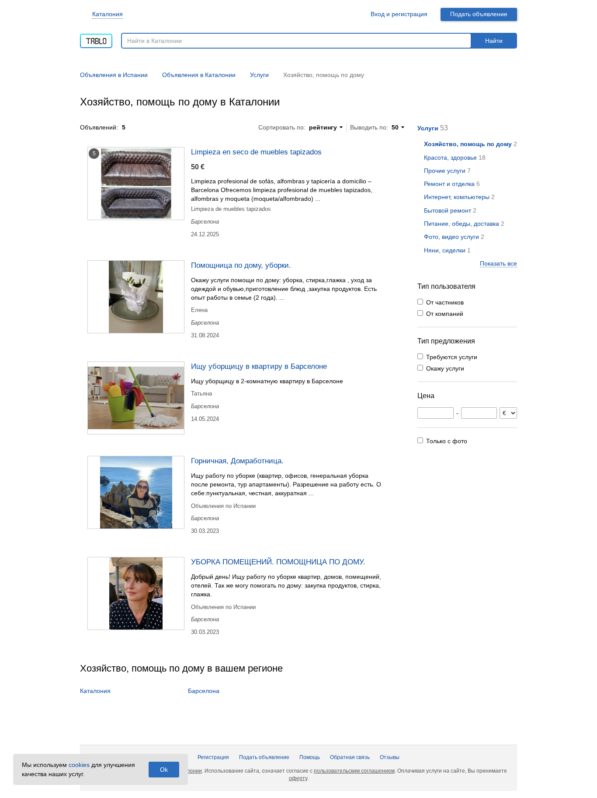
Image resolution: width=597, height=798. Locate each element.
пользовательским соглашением (354, 771)
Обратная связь (350, 757)
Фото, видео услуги (451, 236)
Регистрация (213, 757)
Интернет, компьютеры (456, 196)
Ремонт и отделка (449, 183)
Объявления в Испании (114, 74)
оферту (298, 778)
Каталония (107, 14)
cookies (79, 764)
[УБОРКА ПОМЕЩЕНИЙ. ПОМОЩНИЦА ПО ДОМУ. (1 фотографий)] (136, 593)
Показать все (498, 263)
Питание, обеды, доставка (461, 223)
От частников (445, 302)
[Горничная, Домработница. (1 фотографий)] (136, 492)
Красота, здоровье (450, 157)
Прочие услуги (444, 170)
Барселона (203, 690)
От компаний (444, 313)
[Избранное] (354, 14)
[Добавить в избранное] (394, 151)
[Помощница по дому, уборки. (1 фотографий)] (136, 297)
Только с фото (446, 441)
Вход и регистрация (399, 14)
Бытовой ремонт (447, 210)
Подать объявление (478, 14)
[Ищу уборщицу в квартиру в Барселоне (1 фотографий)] (136, 398)
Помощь (309, 757)
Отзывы (389, 757)
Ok (164, 769)
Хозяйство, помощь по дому (468, 143)
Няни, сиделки (444, 250)
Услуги (427, 128)
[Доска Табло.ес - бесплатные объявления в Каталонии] (96, 38)
